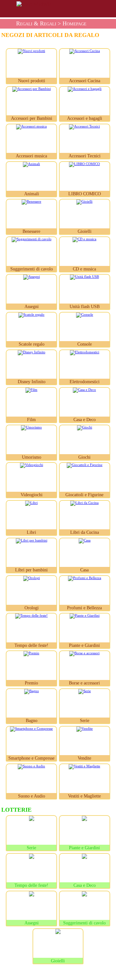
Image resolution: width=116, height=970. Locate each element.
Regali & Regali (36, 23)
